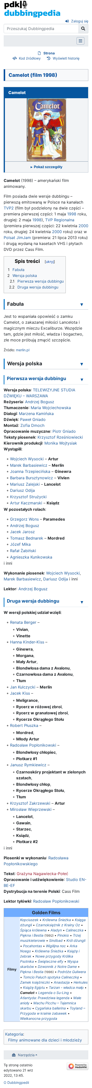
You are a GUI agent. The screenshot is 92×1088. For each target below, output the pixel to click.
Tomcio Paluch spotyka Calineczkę (51, 977)
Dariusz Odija (22, 490)
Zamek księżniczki (35, 982)
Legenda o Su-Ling (53, 993)
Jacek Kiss (20, 693)
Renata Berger (23, 622)
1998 (71, 213)
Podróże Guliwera (72, 972)
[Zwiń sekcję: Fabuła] (81, 304)
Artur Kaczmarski (26, 502)
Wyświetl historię (66, 58)
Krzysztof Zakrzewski (30, 803)
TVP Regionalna (59, 219)
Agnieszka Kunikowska (31, 557)
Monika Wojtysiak (60, 443)
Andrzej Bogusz (39, 401)
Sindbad (56, 940)
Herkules (81, 982)
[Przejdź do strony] (83, 28)
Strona (49, 53)
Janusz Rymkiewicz (28, 764)
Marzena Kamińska (36, 413)
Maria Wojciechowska (51, 407)
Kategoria (14, 1034)
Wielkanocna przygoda (38, 1018)
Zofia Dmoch (32, 425)
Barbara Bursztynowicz (31, 477)
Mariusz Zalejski (25, 484)
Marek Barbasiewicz (28, 465)
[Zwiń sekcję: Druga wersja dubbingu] (82, 601)
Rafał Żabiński (23, 550)
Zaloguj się (79, 21)
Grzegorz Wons (24, 519)
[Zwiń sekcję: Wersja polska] (81, 363)
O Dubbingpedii (16, 1082)
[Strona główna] (32, 8)
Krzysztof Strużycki (28, 496)
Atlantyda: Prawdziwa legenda (44, 998)
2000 (83, 225)
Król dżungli (75, 940)
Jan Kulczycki (22, 687)
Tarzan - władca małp (66, 987)
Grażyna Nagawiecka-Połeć (42, 873)
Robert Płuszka (24, 725)
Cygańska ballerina (50, 1008)
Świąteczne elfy (50, 961)
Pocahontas (32, 946)
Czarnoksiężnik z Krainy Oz (58, 925)
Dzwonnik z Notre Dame (57, 966)
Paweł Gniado (33, 419)
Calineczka (74, 930)
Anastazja (62, 982)
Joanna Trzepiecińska (30, 471)
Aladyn (56, 930)
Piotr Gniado (64, 431)
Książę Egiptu (34, 987)
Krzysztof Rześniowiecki (60, 437)
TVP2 (9, 208)
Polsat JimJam (17, 237)
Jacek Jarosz (22, 531)
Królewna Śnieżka (56, 920)
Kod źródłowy (30, 58)
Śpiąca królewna (33, 930)
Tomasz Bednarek (26, 538)
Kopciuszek (29, 920)
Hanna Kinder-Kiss (27, 642)
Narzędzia (26, 1055)
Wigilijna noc (56, 946)
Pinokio (63, 935)
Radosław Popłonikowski (33, 745)
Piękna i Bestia (31, 935)
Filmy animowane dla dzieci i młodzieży (45, 1040)
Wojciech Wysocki (27, 458)
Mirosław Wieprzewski (31, 809)
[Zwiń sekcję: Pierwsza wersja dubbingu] (82, 379)
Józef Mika (20, 544)
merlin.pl (22, 350)
